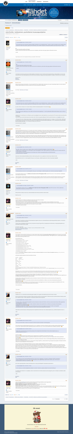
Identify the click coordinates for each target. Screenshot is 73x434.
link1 (50, 335)
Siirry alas (7, 37)
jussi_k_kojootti (10, 213)
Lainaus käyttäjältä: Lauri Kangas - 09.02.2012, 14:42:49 (25, 185)
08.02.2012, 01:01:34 (18, 82)
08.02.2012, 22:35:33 (18, 128)
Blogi (16, 163)
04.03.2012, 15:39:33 (18, 232)
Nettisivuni (17, 78)
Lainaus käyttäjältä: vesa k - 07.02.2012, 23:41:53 (24, 62)
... (17, 37)
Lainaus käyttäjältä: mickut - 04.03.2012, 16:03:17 (24, 320)
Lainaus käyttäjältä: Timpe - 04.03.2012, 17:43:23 (24, 356)
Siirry (53, 398)
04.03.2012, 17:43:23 (18, 318)
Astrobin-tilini (17, 79)
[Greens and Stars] (6, 153)
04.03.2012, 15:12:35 (18, 198)
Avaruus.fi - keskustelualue (12, 23)
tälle (39, 271)
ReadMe (59, 117)
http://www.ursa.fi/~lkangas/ (24, 89)
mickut (8, 145)
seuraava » (65, 34)
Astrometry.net (18, 132)
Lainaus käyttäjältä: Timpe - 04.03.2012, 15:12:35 (24, 215)
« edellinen (61, 34)
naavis (8, 60)
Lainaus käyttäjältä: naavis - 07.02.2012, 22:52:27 (24, 42)
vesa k (8, 40)
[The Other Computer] (6, 71)
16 (18, 37)
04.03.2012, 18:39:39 (18, 380)
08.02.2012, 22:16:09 (18, 98)
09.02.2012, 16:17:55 (18, 183)
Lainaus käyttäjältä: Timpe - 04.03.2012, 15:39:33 (24, 299)
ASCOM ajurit (24, 382)
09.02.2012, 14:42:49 (18, 166)
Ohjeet (58, 431)
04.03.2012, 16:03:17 (18, 292)
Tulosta (66, 37)
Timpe (8, 98)
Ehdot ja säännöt (62, 431)
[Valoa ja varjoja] (6, 108)
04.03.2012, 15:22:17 (18, 213)
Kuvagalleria (17, 162)
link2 (52, 335)
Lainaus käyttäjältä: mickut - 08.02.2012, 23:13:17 (24, 168)
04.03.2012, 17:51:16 (18, 354)
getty (8, 183)
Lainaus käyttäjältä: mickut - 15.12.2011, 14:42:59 (24, 109)
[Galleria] (6, 221)
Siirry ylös (7, 394)
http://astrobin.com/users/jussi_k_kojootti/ (21, 228)
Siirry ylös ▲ (67, 431)
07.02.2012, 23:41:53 (18, 40)
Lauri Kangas (10, 82)
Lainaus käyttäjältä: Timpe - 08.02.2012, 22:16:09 (24, 147)
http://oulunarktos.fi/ (18, 229)
